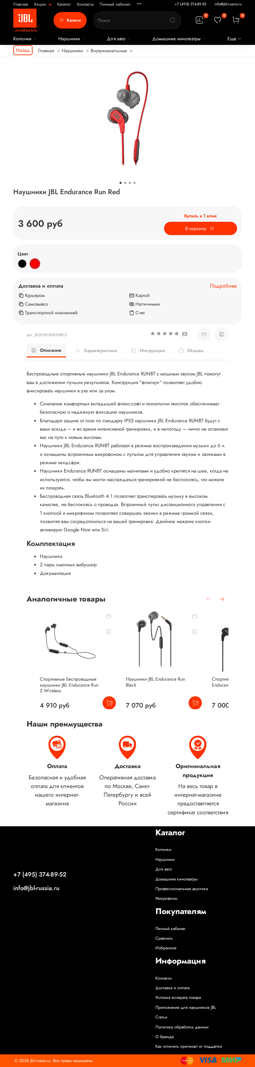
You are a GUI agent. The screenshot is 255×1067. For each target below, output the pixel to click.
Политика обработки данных (182, 1027)
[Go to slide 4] (134, 183)
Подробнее (223, 286)
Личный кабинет (115, 4)
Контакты (85, 4)
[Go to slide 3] (130, 183)
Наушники (69, 38)
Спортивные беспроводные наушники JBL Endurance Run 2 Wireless (69, 685)
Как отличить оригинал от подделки (188, 1046)
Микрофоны (166, 898)
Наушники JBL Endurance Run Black (155, 682)
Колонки (22, 38)
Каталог (64, 4)
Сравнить (164, 938)
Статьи (161, 1017)
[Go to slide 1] (121, 183)
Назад (23, 50)
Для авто (116, 38)
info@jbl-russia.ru (228, 4)
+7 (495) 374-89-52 (190, 4)
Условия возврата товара (178, 997)
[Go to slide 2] (125, 183)
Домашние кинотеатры (176, 38)
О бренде (164, 1037)
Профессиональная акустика (181, 889)
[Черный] (22, 263)
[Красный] (35, 263)
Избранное (165, 948)
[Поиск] (172, 20)
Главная (20, 4)
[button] (168, 334)
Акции (40, 4)
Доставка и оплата (172, 988)
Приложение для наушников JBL (185, 1007)
